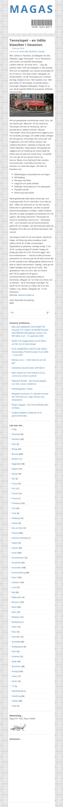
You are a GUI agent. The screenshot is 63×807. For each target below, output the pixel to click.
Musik (14, 607)
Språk (14, 661)
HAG (12, 303)
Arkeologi (16, 434)
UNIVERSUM (17, 691)
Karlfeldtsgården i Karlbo (22, 388)
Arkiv (14, 444)
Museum (15, 602)
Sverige (41, 51)
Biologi (14, 449)
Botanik (15, 458)
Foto (14, 508)
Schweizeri (17, 73)
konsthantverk (18, 557)
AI (13, 429)
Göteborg (15, 518)
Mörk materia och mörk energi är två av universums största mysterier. (28, 374)
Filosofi (15, 493)
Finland (15, 498)
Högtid (14, 542)
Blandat (15, 454)
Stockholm (33, 51)
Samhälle (16, 636)
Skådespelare (17, 646)
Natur (14, 612)
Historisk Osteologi (20, 537)
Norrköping (16, 621)
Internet (15, 547)
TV (13, 686)
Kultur (22, 51)
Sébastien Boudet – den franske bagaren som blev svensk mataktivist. (29, 382)
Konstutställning (18, 572)
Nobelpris (16, 617)
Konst (14, 552)
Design (15, 473)
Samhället (16, 641)
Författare (16, 503)
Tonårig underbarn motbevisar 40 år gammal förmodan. (27, 414)
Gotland (15, 523)
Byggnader (16, 463)
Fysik (14, 513)
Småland (15, 656)
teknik (14, 681)
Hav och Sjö (17, 528)
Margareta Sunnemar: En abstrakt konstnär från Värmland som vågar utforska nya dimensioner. (30, 396)
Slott (14, 651)
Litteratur (15, 582)
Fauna (14, 483)
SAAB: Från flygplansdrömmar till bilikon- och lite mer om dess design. (29, 342)
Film (13, 488)
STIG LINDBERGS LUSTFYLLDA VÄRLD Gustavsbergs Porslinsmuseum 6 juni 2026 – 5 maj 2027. (30, 351)
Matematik (16, 597)
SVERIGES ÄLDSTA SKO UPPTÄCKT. (28, 367)
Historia (15, 532)
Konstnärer (16, 567)
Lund (14, 587)
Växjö (14, 705)
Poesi (14, 626)
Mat (26, 51)
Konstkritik (16, 562)
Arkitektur (16, 439)
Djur (13, 478)
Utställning (16, 696)
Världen (15, 700)
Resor (14, 631)
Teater (14, 676)
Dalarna (15, 468)
